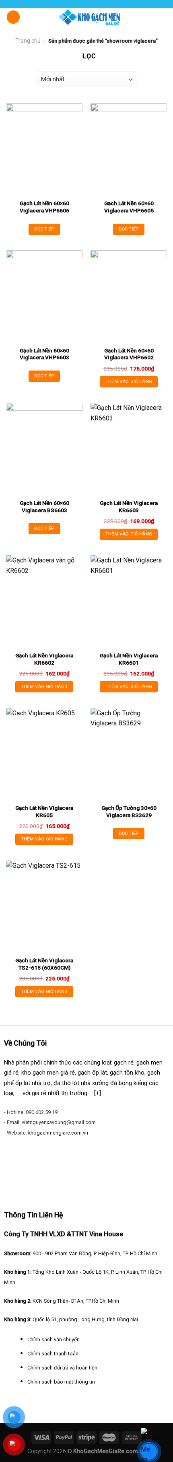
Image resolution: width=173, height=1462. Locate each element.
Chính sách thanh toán (52, 1354)
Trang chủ (28, 40)
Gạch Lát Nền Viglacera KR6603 (129, 506)
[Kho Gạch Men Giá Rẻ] (89, 17)
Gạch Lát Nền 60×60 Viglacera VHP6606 (44, 207)
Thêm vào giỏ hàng (128, 381)
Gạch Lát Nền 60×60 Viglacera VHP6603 (44, 354)
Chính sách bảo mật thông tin (61, 1382)
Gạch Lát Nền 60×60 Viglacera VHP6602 (129, 354)
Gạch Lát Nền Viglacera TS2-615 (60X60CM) (44, 964)
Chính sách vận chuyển (53, 1339)
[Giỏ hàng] (163, 16)
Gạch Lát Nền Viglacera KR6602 (44, 659)
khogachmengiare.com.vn (58, 1133)
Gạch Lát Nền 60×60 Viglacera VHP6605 (129, 207)
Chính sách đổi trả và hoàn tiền (62, 1368)
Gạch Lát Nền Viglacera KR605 (44, 811)
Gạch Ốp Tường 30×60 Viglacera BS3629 (129, 811)
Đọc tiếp (44, 229)
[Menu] (13, 17)
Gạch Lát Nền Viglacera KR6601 (129, 659)
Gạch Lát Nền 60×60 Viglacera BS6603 (44, 506)
